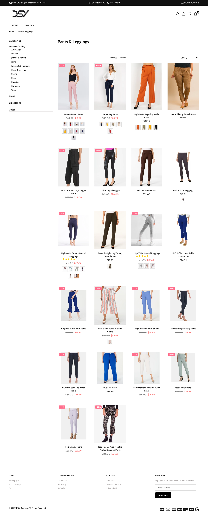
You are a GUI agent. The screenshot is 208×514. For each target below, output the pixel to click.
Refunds (61, 488)
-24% (61, 213)
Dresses (14, 53)
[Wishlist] (190, 13)
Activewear (16, 49)
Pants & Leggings (18, 70)
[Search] (178, 13)
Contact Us (62, 480)
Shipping (62, 484)
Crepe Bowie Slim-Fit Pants (146, 328)
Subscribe (163, 495)
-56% (135, 354)
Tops (13, 90)
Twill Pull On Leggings (183, 190)
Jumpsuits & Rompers (20, 66)
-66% (135, 289)
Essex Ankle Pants (183, 387)
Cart (11, 488)
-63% (61, 150)
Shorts (14, 74)
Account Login (15, 484)
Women (28, 25)
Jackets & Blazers (18, 57)
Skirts (13, 78)
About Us (110, 480)
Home (15, 25)
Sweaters (15, 82)
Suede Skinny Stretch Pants (183, 114)
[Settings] (183, 13)
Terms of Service (113, 484)
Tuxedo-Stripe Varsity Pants (183, 328)
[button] (69, 259)
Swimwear (15, 86)
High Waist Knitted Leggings (147, 253)
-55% (98, 65)
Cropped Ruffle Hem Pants (73, 328)
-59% (98, 150)
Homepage (14, 480)
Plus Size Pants (110, 387)
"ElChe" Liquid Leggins (110, 190)
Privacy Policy (112, 488)
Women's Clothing (17, 46)
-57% (61, 65)
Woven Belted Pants (73, 114)
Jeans (13, 62)
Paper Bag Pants (110, 114)
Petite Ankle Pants (73, 446)
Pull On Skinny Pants (146, 190)
